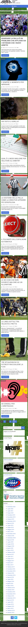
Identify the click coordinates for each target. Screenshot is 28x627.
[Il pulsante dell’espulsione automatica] (14, 226)
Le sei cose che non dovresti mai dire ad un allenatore (11, 282)
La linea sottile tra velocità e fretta (10, 323)
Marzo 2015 (10, 608)
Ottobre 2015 (10, 596)
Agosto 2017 (10, 554)
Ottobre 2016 (10, 573)
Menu (15, 6)
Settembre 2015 (11, 598)
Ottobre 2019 (10, 519)
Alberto (4, 47)
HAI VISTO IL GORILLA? (10, 121)
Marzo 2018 (10, 550)
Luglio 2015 (10, 602)
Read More (5, 55)
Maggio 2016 (10, 581)
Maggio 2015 (10, 606)
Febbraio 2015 (11, 610)
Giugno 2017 (10, 558)
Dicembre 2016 (11, 569)
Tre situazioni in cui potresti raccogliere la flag (12, 364)
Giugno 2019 (10, 527)
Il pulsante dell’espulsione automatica (13, 240)
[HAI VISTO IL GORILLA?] (14, 108)
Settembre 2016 (11, 575)
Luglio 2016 (10, 579)
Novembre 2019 (11, 517)
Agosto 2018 (10, 540)
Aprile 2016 (10, 583)
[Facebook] (12, 617)
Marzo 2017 (10, 565)
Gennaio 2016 (10, 589)
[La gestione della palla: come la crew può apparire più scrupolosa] (14, 185)
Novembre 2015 (11, 594)
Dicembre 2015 (11, 591)
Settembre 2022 (11, 506)
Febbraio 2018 (11, 552)
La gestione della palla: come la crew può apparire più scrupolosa (13, 200)
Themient (19, 624)
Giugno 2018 (10, 544)
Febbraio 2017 (11, 567)
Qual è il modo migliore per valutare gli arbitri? (13, 160)
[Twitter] (15, 617)
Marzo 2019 (10, 531)
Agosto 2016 (10, 577)
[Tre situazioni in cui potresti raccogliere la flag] (14, 349)
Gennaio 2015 (10, 612)
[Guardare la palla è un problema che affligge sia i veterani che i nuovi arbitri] (14, 25)
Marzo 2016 (10, 585)
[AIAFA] (14, 4)
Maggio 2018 (10, 546)
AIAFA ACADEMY (8, 459)
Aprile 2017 (10, 562)
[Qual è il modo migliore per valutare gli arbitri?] (14, 146)
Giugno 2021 (10, 513)
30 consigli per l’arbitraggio (8, 405)
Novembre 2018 (11, 533)
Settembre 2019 (11, 521)
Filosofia (3, 15)
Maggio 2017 (10, 560)
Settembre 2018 (11, 538)
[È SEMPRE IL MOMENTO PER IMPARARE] (14, 69)
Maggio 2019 (10, 529)
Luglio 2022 (10, 508)
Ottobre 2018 (10, 535)
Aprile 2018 (10, 548)
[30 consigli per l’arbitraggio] (14, 391)
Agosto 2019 (10, 523)
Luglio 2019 (10, 525)
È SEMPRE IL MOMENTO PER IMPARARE (12, 83)
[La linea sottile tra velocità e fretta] (14, 309)
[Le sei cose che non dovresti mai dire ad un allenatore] (14, 267)
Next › (14, 421)
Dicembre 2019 (11, 515)
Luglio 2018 (10, 542)
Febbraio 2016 (11, 587)
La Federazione (8, 475)
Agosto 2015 (10, 600)
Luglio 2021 (10, 511)
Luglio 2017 (10, 556)
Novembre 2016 (11, 571)
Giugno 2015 (10, 604)
